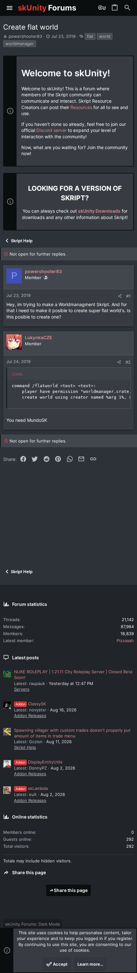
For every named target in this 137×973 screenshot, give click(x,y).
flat (90, 36)
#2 (128, 362)
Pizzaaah (125, 640)
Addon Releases (30, 715)
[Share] (119, 296)
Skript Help (25, 747)
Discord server (51, 130)
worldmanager (19, 43)
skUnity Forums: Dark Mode (32, 924)
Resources (81, 107)
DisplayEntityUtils (39, 761)
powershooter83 (25, 36)
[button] (9, 8)
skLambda (32, 788)
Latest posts (25, 657)
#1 (128, 295)
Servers (21, 689)
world (104, 36)
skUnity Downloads (99, 211)
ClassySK (31, 703)
